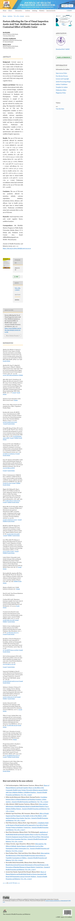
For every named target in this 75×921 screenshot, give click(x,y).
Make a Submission (63, 57)
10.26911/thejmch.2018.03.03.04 (11, 681)
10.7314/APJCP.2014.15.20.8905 (11, 650)
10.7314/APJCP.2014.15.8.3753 (12, 755)
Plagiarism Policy (61, 93)
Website (16, 400)
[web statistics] (57, 106)
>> (19, 883)
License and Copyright (62, 79)
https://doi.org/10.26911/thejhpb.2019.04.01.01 (17, 248)
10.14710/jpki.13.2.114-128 (9, 664)
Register (64, 5)
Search (70, 10)
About (10, 10)
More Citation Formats (12, 335)
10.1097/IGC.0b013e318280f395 (10, 375)
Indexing (34, 10)
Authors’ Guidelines (61, 84)
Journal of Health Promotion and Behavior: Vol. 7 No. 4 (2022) (30, 802)
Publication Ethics (61, 90)
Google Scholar (6, 361)
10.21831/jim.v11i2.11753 (13, 632)
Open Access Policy (61, 73)
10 (16, 883)
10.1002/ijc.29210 (7, 483)
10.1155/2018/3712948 (8, 551)
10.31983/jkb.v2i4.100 (12, 725)
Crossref (14, 392)
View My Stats (60, 109)
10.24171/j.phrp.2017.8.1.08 (9, 697)
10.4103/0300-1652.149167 (13, 534)
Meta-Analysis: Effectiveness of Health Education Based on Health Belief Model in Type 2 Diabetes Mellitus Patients (27, 806)
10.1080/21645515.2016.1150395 (12, 500)
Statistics (41, 10)
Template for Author (62, 87)
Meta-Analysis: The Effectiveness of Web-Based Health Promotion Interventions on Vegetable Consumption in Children (28, 855)
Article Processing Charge (63, 81)
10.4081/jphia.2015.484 (8, 620)
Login (70, 5)
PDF (17, 276)
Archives (27, 10)
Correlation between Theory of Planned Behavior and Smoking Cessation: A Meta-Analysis (26, 799)
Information (18, 10)
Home (4, 10)
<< (4, 883)
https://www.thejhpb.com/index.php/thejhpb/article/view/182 (13, 330)
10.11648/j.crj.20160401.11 (9, 453)
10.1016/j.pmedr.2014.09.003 (10, 422)
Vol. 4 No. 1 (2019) (19, 16)
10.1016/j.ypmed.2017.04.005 (10, 519)
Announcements (50, 10)
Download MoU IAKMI (63, 49)
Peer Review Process (62, 76)
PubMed (21, 375)
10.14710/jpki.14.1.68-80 (9, 467)
